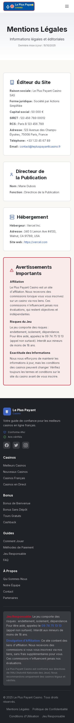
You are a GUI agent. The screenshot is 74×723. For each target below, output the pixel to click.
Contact (8, 591)
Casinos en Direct (14, 484)
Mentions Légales (18, 709)
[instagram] (25, 445)
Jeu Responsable (14, 553)
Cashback (9, 522)
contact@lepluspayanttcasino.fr (40, 146)
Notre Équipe (11, 585)
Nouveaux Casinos (15, 471)
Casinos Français (14, 478)
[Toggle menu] (67, 6)
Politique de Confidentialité (50, 709)
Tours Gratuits (12, 516)
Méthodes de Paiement (18, 547)
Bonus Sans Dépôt (15, 509)
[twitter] (16, 445)
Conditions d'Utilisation (24, 716)
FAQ (5, 560)
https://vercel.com (35, 242)
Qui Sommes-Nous (15, 579)
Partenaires (10, 597)
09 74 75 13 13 (51, 625)
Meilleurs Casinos (14, 465)
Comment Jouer (13, 541)
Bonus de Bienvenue (16, 503)
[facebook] (6, 445)
